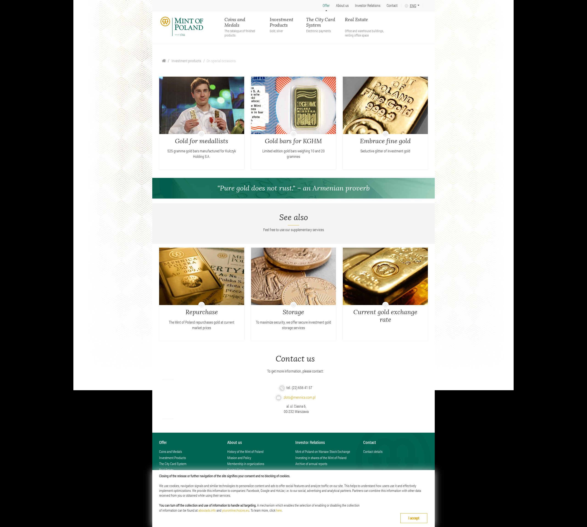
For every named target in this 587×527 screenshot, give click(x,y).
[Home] (164, 60)
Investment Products (281, 23)
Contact (392, 5)
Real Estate (364, 23)
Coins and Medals (239, 23)
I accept (413, 518)
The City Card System (320, 23)
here (279, 510)
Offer (326, 5)
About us (342, 5)
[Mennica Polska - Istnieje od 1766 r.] (182, 26)
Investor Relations (367, 5)
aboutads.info (207, 510)
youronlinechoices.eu (235, 510)
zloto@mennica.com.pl (300, 397)
